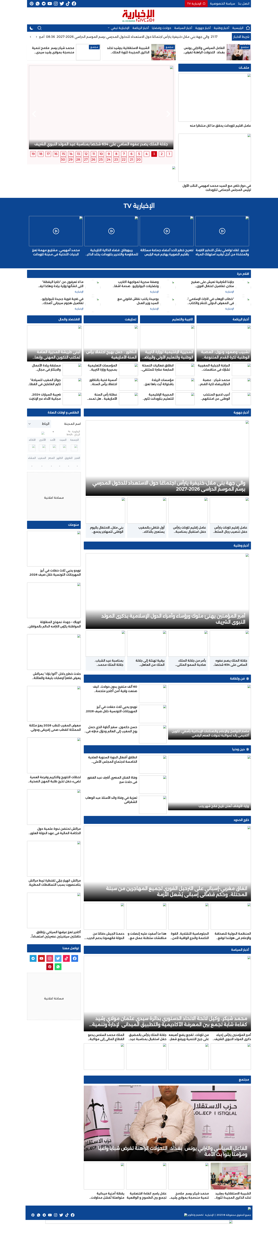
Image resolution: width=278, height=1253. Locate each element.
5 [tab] (139, 154)
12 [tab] (86, 154)
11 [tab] (93, 154)
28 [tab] (78, 159)
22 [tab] (124, 159)
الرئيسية (237, 28)
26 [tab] (93, 159)
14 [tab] (70, 154)
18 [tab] (40, 154)
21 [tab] (131, 159)
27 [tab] (86, 159)
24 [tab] (108, 159)
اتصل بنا (243, 3)
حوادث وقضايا (161, 28)
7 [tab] (124, 154)
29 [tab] (71, 159)
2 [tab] (162, 154)
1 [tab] (169, 154)
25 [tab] (101, 159)
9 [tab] (109, 154)
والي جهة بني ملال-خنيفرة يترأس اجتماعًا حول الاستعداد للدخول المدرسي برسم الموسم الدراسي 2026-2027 (144, 37)
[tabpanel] (101, 107)
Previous (168, 114)
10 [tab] (101, 154)
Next (34, 114)
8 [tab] (116, 154)
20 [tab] (139, 159)
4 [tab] (147, 154)
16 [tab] (55, 154)
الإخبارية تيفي (120, 28)
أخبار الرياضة (140, 28)
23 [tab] (116, 159)
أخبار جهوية (203, 28)
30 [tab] (63, 159)
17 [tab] (48, 154)
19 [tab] (33, 154)
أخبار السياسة (183, 28)
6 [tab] (131, 154)
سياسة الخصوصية (222, 3)
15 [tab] (63, 154)
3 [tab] (154, 154)
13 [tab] (78, 154)
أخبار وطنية (221, 28)
